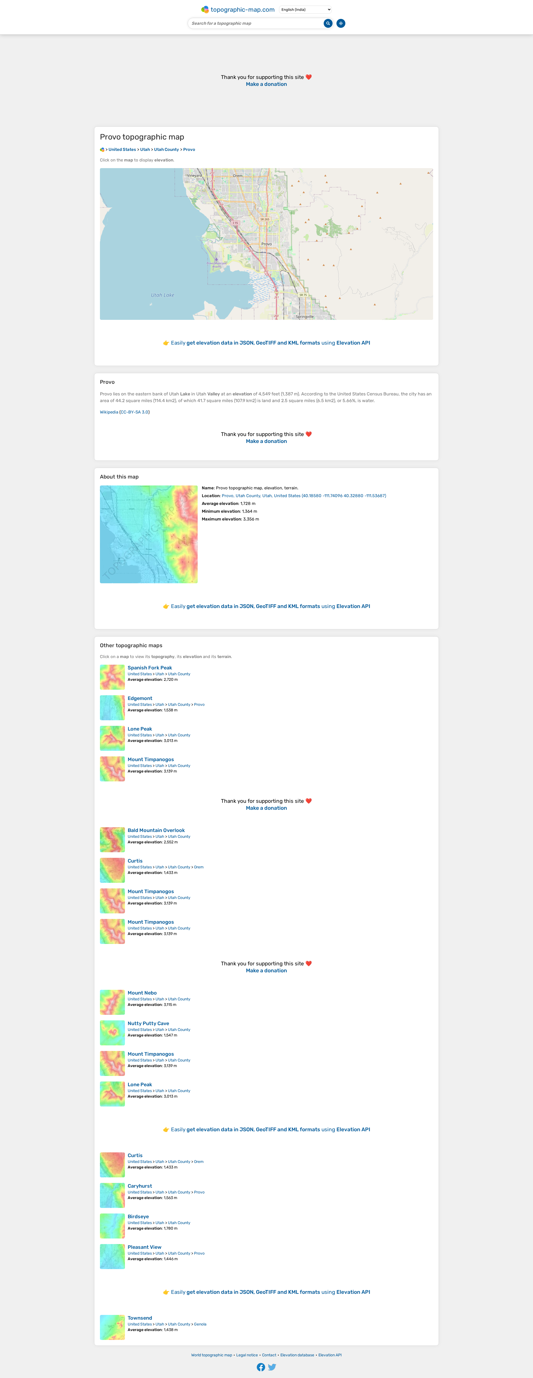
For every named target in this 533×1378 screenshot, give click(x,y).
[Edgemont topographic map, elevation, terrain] (112, 707)
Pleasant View (145, 1247)
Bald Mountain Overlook (156, 830)
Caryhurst (140, 1186)
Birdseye (138, 1216)
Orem (198, 867)
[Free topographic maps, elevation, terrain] (102, 149)
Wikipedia (109, 412)
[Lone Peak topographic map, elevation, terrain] (112, 738)
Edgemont (140, 698)
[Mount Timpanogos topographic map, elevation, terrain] (112, 768)
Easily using (270, 343)
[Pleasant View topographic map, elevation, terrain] (112, 1256)
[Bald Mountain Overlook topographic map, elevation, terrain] (112, 839)
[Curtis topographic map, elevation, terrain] (112, 870)
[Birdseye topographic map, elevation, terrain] (112, 1226)
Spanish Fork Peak (150, 668)
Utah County (179, 674)
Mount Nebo (142, 993)
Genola (200, 1324)
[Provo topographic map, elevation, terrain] (149, 534)
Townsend (140, 1318)
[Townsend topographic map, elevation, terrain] (112, 1327)
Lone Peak (140, 729)
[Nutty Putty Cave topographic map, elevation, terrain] (112, 1032)
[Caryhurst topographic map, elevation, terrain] (112, 1195)
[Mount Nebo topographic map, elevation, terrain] (112, 1002)
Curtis (135, 861)
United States (140, 674)
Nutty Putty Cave (148, 1023)
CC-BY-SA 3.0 (134, 412)
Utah (159, 674)
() (304, 495)
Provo (199, 704)
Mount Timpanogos (151, 759)
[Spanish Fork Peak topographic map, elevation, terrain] (112, 677)
